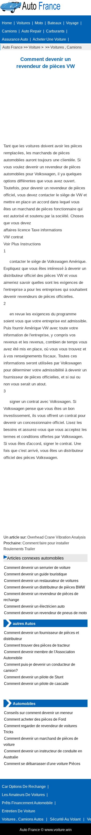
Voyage (72, 23)
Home (7, 23)
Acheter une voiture (49, 39)
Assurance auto (15, 39)
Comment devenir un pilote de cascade (36, 684)
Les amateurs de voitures (23, 795)
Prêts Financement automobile (27, 803)
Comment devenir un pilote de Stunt (33, 677)
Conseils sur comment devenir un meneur (38, 713)
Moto (39, 23)
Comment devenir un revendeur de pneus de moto (45, 613)
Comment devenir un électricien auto (34, 606)
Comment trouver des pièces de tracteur (37, 645)
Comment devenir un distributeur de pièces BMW (44, 587)
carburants (55, 31)
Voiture (34, 47)
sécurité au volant (65, 819)
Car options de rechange (24, 787)
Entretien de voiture (18, 811)
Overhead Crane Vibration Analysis (56, 537)
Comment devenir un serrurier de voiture (37, 568)
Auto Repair (31, 31)
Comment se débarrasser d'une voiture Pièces (42, 764)
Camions (9, 31)
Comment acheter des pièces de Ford (35, 719)
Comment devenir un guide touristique (35, 574)
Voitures (23, 23)
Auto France (12, 47)
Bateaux (54, 23)
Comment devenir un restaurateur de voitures (41, 581)
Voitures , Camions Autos (22, 819)
